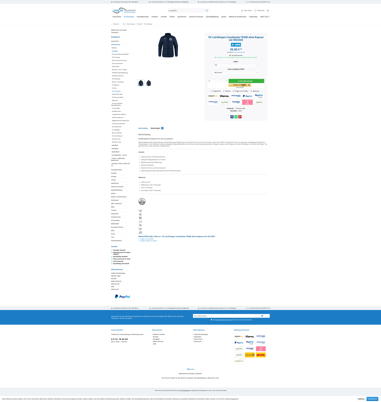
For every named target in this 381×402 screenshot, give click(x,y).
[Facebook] (232, 116)
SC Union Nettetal (117, 136)
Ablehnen (361, 399)
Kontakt (113, 278)
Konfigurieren (372, 399)
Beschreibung (143, 128)
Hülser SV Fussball (117, 94)
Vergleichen (216, 91)
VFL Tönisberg (116, 57)
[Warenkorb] (268, 11)
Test (112, 237)
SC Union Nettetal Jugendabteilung (116, 104)
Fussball (114, 51)
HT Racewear (115, 220)
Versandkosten (185, 390)
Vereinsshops (115, 44)
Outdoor (114, 173)
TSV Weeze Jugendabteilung (120, 73)
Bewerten (256, 91)
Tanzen (114, 48)
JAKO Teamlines (116, 203)
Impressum (115, 289)
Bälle (112, 207)
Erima (113, 234)
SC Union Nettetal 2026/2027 (120, 54)
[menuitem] (268, 11)
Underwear (115, 200)
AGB (112, 286)
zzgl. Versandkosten (239, 52)
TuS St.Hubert (116, 108)
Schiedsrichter (116, 217)
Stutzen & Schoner (117, 187)
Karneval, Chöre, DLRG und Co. (120, 164)
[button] (240, 86)
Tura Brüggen (116, 130)
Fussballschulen (116, 170)
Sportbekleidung (116, 190)
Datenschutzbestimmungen (223, 320)
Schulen (113, 176)
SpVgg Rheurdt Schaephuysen (120, 120)
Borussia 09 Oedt (117, 133)
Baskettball (115, 152)
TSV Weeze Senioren (118, 76)
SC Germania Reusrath (118, 123)
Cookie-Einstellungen (118, 273)
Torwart (113, 210)
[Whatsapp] (236, 116)
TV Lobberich (115, 85)
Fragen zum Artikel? (241, 91)
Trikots (113, 180)
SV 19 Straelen (116, 79)
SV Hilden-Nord (116, 111)
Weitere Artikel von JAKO (148, 241)
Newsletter (197, 337)
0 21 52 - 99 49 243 (119, 339)
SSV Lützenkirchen (117, 63)
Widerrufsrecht (116, 281)
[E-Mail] (239, 116)
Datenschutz (115, 284)
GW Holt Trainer (116, 142)
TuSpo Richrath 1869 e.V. (119, 114)
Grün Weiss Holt (116, 127)
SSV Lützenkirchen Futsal (119, 60)
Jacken (113, 193)
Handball (114, 145)
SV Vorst (114, 88)
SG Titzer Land (116, 139)
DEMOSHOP (115, 224)
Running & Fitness (117, 227)
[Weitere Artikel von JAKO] (236, 45)
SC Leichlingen (116, 91)
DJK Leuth (115, 100)
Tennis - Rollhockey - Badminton (118, 159)
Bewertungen (157, 128)
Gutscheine (115, 41)
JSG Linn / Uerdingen (118, 82)
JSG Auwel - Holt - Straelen (119, 69)
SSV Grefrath (115, 66)
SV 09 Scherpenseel (117, 117)
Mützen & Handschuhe (118, 197)
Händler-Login (116, 276)
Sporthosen (115, 183)
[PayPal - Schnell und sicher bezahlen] (122, 296)
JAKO (112, 230)
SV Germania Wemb (117, 97)
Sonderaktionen (116, 241)
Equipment (114, 214)
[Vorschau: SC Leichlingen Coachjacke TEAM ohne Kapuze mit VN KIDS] (140, 82)
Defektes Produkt (159, 334)
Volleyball (114, 148)
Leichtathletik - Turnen (119, 155)
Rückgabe (156, 339)
